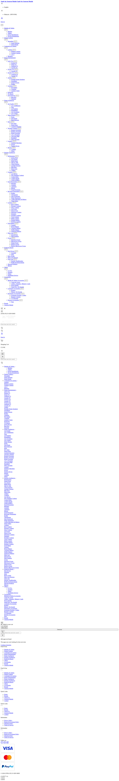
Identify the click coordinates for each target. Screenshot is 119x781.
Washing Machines (16, 143)
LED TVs (11, 61)
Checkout (59, 629)
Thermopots (14, 194)
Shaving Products (12, 264)
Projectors (10, 92)
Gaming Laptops (15, 53)
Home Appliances (9, 100)
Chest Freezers (15, 164)
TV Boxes (10, 94)
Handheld (14, 138)
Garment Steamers (16, 126)
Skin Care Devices (13, 257)
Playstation (14, 87)
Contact (6, 700)
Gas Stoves (14, 174)
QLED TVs (11, 73)
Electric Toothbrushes (17, 261)
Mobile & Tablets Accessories (16, 280)
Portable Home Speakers (18, 79)
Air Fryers (14, 209)
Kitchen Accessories (13, 300)
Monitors (10, 56)
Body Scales (11, 256)
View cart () (4, 627)
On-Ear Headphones (13, 36)
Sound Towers (15, 82)
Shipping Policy (8, 723)
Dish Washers (15, 236)
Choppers (13, 186)
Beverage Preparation (14, 191)
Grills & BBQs (15, 180)
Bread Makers (15, 226)
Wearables (11, 41)
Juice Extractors (15, 196)
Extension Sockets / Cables (18, 295)
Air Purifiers (14, 109)
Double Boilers (15, 220)
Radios (13, 84)
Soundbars (14, 81)
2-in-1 (12, 54)
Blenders (13, 183)
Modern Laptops (15, 51)
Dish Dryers (14, 235)
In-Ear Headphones (13, 34)
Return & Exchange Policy (11, 722)
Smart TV (14, 64)
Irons (9, 121)
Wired (12, 151)
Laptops (10, 49)
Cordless (13, 149)
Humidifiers (14, 110)
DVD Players (12, 95)
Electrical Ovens (15, 240)
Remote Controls (15, 297)
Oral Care (10, 259)
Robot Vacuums (15, 133)
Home (6, 694)
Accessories (7, 277)
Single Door (14, 158)
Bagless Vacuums (16, 131)
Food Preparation (13, 181)
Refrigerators (11, 156)
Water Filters (14, 201)
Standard (13, 99)
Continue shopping (6, 645)
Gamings (10, 86)
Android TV (14, 66)
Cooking (10, 172)
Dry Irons (13, 123)
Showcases (14, 169)
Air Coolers (14, 113)
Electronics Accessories (14, 293)
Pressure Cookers (16, 206)
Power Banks (15, 285)
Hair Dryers (11, 251)
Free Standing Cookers (17, 175)
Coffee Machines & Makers (18, 199)
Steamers (13, 214)
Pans (12, 302)
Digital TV (14, 63)
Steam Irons (14, 125)
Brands (6, 303)
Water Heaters (12, 115)
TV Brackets (14, 298)
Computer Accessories (14, 288)
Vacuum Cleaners (13, 128)
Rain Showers (15, 120)
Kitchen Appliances (9, 152)
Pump (12, 117)
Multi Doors (14, 161)
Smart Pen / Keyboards (17, 287)
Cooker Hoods (15, 178)
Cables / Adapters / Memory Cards (20, 284)
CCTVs (10, 270)
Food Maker (11, 223)
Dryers (13, 144)
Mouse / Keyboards (16, 292)
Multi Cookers (15, 218)
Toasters (13, 225)
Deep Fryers (14, 210)
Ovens (10, 238)
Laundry (10, 141)
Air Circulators (15, 112)
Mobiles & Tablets (9, 28)
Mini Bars (14, 167)
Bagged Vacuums (16, 130)
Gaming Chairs (15, 91)
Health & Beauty (9, 247)
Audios (10, 77)
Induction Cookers (16, 212)
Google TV (14, 67)
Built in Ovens (15, 244)
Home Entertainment (10, 57)
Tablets (10, 33)
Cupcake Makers (15, 228)
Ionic (12, 254)
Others (6, 267)
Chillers (13, 170)
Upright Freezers (15, 165)
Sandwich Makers (16, 231)
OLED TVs (11, 69)
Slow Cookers (15, 207)
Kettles (13, 193)
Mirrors (10, 265)
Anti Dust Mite (15, 136)
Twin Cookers (15, 217)
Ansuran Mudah (8, 305)
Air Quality (11, 104)
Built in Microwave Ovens (18, 246)
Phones (10, 147)
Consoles (13, 89)
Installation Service (13, 275)
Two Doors (14, 159)
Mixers (13, 188)
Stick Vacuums (15, 139)
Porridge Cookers (16, 215)
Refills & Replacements (17, 262)
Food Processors (15, 190)
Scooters (10, 272)
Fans (12, 107)
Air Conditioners (15, 105)
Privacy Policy (8, 720)
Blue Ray (13, 97)
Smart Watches (15, 43)
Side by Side (14, 162)
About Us (7, 697)
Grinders (13, 185)
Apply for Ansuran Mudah (9, 1)
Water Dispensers (16, 198)
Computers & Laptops (10, 46)
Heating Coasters (16, 221)
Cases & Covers (15, 282)
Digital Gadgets (8, 38)
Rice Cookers (15, 204)
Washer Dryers (15, 146)
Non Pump (14, 118)
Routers (13, 290)
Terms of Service (9, 725)
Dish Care (11, 233)
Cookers (10, 202)
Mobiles (10, 31)
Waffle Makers (15, 230)
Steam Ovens (14, 243)
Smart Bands (14, 44)
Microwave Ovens (16, 241)
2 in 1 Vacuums (15, 135)
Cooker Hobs (15, 177)
